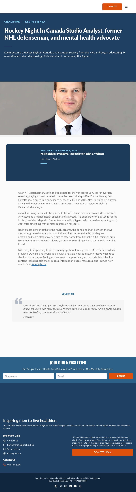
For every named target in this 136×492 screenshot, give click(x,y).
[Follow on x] (15, 68)
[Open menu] (126, 6)
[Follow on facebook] (7, 68)
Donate (112, 6)
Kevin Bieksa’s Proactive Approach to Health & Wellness (72, 153)
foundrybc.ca (38, 264)
